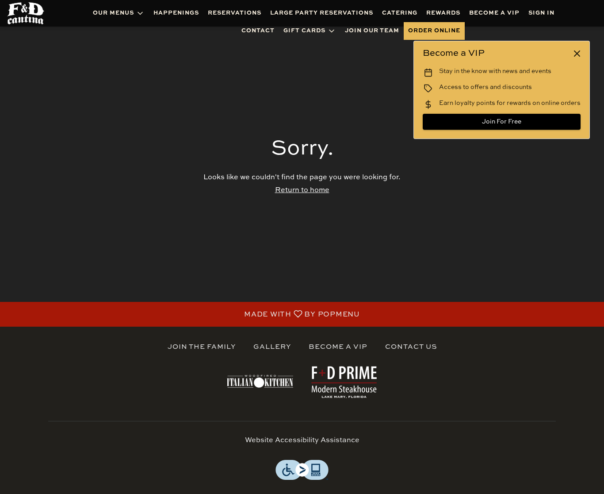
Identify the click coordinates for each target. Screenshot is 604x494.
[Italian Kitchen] (260, 381)
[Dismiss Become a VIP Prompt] (577, 53)
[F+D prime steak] (344, 381)
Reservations (234, 13)
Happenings (176, 13)
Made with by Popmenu (183, 314)
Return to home (302, 190)
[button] (118, 13)
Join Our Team (372, 31)
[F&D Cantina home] (31, 13)
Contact (258, 31)
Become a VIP (494, 13)
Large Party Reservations (321, 13)
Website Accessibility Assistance (302, 440)
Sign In (541, 13)
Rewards (443, 13)
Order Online (434, 31)
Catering (399, 13)
